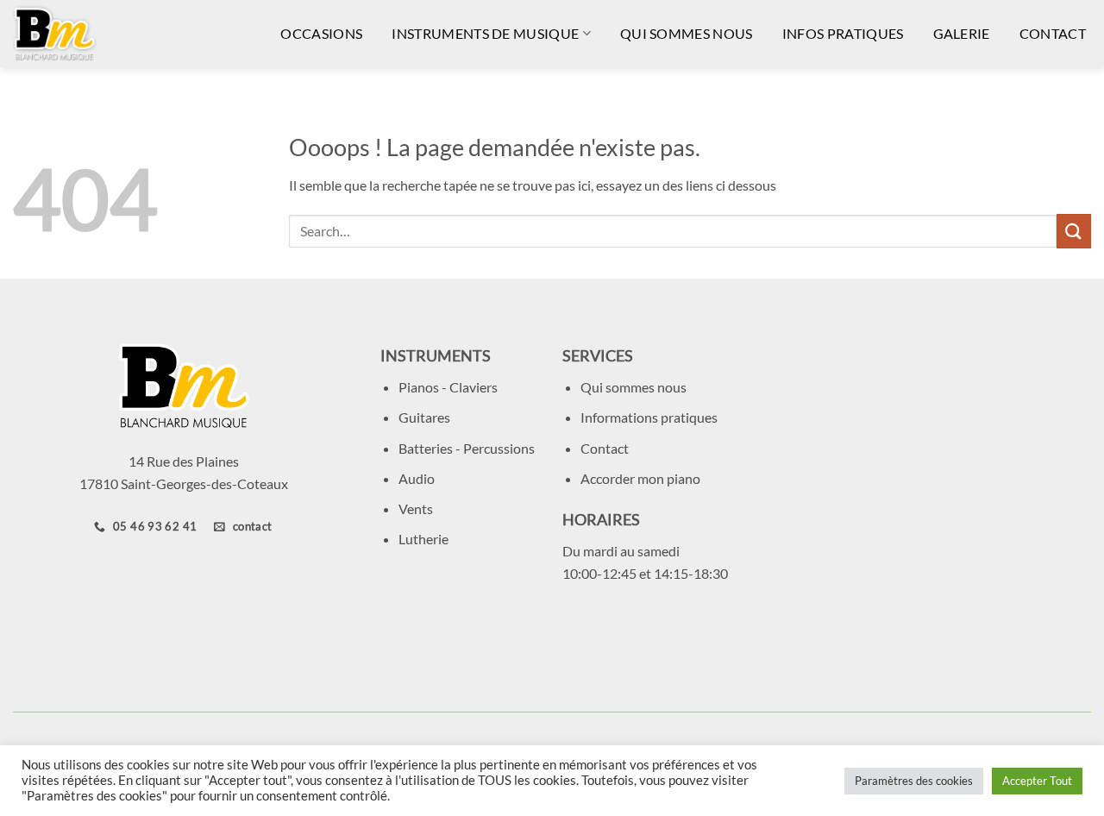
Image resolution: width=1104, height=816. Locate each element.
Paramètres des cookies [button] (914, 781)
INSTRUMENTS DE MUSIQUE (485, 33)
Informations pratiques (649, 417)
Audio (416, 478)
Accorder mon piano (640, 478)
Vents (415, 508)
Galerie (961, 33)
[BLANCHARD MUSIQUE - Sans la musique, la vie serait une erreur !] (95, 33)
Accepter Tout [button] (1037, 781)
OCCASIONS (321, 33)
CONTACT (1052, 33)
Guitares (424, 417)
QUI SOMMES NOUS (686, 33)
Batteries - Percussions (466, 448)
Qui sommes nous (633, 387)
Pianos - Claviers (448, 387)
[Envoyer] (1074, 231)
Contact (604, 448)
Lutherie (423, 538)
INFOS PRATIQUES (843, 33)
